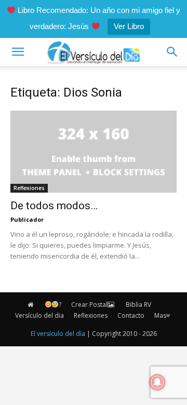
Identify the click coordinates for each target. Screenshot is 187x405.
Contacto (130, 315)
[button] (17, 52)
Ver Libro (129, 26)
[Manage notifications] (157, 382)
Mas (160, 315)
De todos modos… (54, 205)
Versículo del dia (39, 315)
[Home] (31, 304)
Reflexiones (29, 188)
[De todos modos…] (93, 152)
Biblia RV (138, 304)
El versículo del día (58, 333)
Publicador (27, 219)
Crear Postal (89, 304)
